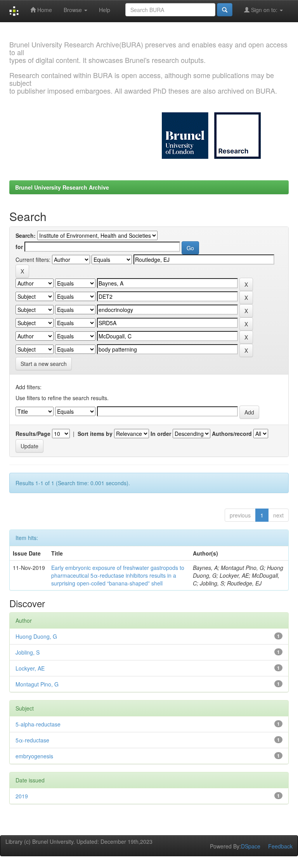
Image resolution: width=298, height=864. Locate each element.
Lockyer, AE (30, 668)
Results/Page (33, 433)
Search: (26, 235)
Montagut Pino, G (37, 684)
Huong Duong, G (36, 636)
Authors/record (232, 433)
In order (161, 433)
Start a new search (44, 364)
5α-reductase (32, 740)
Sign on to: (264, 10)
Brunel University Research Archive (62, 187)
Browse (73, 10)
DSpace (250, 846)
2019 (22, 796)
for (19, 247)
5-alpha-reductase (38, 724)
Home (44, 10)
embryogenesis (34, 756)
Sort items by (95, 433)
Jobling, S (28, 652)
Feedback (280, 846)
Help (104, 10)
